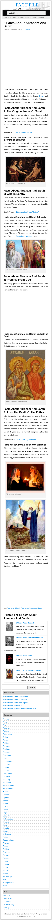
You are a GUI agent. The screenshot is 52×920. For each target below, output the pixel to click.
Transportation (8, 883)
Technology (7, 876)
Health (5, 801)
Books (5, 740)
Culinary (6, 767)
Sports (5, 870)
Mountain (6, 828)
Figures (6, 798)
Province (6, 852)
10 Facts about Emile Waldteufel (15, 697)
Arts (4, 725)
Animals (6, 719)
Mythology (7, 834)
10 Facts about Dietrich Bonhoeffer (29, 638)
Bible (41, 96)
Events (5, 792)
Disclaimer (7, 902)
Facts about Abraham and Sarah (31, 608)
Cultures (6, 770)
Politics (6, 849)
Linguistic (6, 816)
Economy (6, 779)
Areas (5, 722)
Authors (6, 731)
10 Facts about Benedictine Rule (28, 670)
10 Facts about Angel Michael (24, 440)
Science (6, 864)
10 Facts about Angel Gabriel (27, 212)
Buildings (6, 743)
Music (5, 831)
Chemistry (7, 755)
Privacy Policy (8, 905)
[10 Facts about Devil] (9, 664)
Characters (7, 752)
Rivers (5, 861)
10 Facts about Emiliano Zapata (15, 703)
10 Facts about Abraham (22, 132)
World (5, 886)
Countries (6, 764)
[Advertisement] (26, 60)
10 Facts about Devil (24, 656)
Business (6, 746)
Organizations (8, 840)
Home (5, 17)
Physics (6, 843)
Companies (7, 761)
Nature (5, 837)
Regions (6, 855)
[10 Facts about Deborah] (9, 631)
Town (5, 879)
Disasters (6, 776)
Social (5, 867)
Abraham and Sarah (13, 608)
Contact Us (7, 899)
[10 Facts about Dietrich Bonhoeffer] (9, 646)
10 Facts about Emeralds (12, 706)
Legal (5, 813)
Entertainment (8, 786)
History (5, 804)
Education (7, 783)
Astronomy (7, 728)
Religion (13, 17)
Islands (6, 810)
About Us (6, 896)
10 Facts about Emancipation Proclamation (19, 709)
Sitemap (6, 908)
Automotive (7, 734)
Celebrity (6, 749)
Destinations (8, 773)
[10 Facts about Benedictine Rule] (9, 678)
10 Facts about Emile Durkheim (15, 700)
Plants (5, 846)
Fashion (6, 795)
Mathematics (8, 819)
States (5, 873)
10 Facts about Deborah (25, 623)
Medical (6, 822)
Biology (6, 737)
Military (6, 825)
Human (5, 807)
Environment (8, 789)
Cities (5, 758)
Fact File (27, 5)
